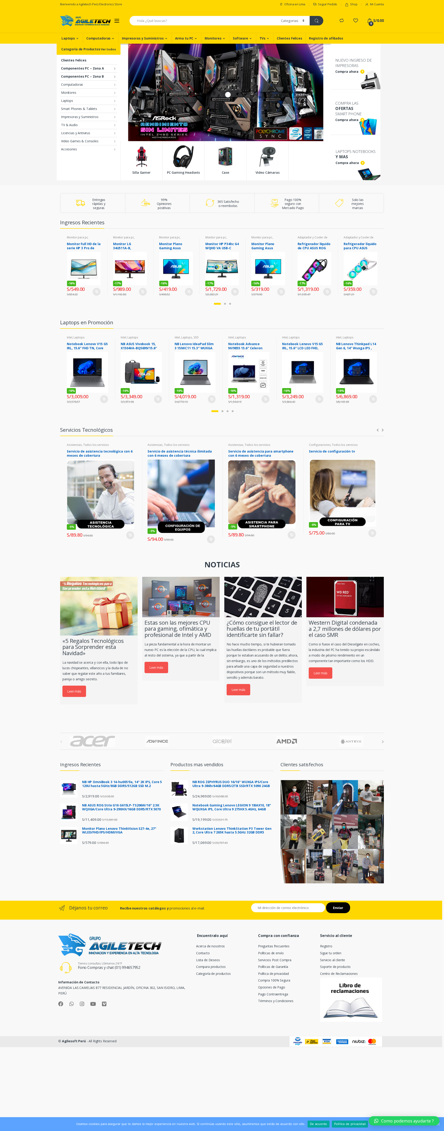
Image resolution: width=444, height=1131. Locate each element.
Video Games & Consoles (80, 141)
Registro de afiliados (326, 38)
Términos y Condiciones (275, 1001)
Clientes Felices (289, 38)
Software (240, 38)
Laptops (68, 38)
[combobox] (203, 20)
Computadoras (72, 84)
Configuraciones (319, 445)
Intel (69, 337)
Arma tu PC (184, 38)
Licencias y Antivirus (75, 133)
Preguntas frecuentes (274, 946)
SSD (142, 337)
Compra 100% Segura (274, 980)
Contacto (203, 953)
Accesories (69, 149)
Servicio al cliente (332, 960)
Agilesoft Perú (74, 1041)
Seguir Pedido (327, 4)
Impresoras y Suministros (143, 38)
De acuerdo (318, 1124)
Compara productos (211, 966)
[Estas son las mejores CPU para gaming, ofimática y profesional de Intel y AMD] (181, 597)
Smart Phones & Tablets (79, 108)
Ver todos (108, 49)
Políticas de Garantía (273, 966)
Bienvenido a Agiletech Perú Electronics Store (91, 4)
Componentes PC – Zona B (82, 76)
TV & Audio (69, 125)
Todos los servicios (96, 445)
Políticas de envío (271, 953)
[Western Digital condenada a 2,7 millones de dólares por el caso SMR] (345, 597)
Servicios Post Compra (274, 960)
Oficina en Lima (294, 4)
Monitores (213, 38)
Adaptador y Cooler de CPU (266, 238)
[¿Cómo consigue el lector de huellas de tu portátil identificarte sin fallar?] (263, 597)
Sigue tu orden (330, 953)
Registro (326, 946)
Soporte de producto (335, 966)
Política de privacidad (273, 973)
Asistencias (74, 445)
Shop (353, 4)
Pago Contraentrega (273, 994)
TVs (262, 38)
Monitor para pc (77, 237)
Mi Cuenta (377, 4)
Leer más (74, 691)
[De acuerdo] (438, 1124)
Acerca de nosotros (210, 946)
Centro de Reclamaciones (339, 973)
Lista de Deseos (208, 960)
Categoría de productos (213, 973)
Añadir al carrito (96, 292)
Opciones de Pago (271, 987)
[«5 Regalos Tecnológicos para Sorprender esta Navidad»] (99, 606)
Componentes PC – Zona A (82, 68)
